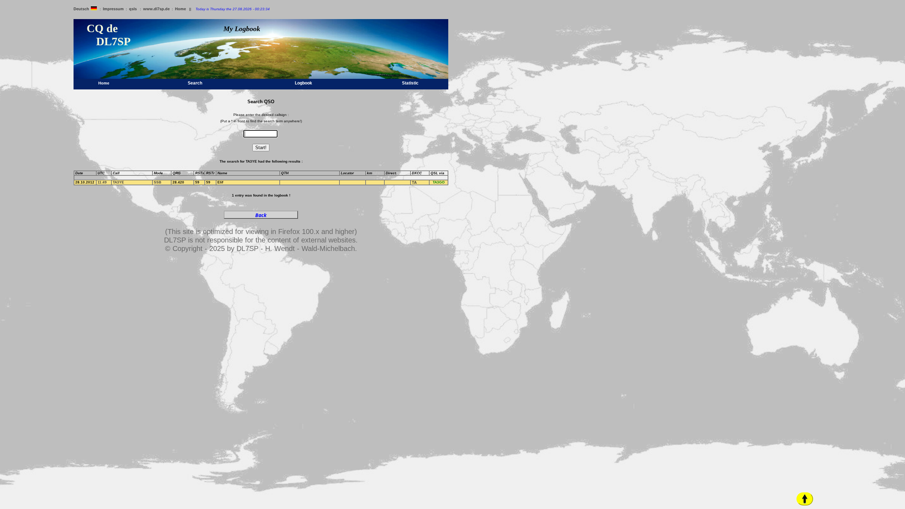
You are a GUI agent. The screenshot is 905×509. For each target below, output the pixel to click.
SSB (157, 182)
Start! (261, 147)
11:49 (102, 182)
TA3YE (118, 182)
